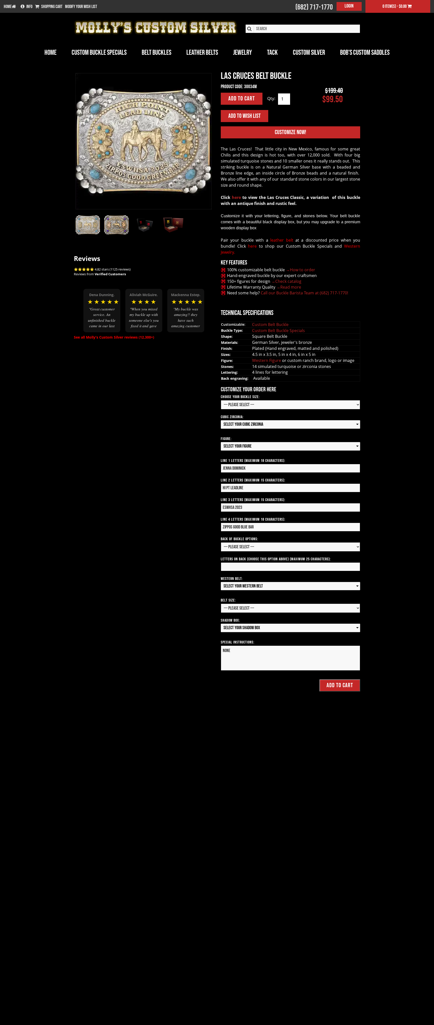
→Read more (288, 287)
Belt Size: (228, 600)
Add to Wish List (244, 116)
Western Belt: (232, 578)
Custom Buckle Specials (99, 52)
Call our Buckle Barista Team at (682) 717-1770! (304, 293)
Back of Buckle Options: (239, 539)
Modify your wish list (81, 6)
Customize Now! (290, 132)
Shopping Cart (52, 6)
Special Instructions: (237, 642)
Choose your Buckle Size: (240, 397)
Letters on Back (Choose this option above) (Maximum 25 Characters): (276, 559)
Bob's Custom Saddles (365, 52)
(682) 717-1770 (314, 7)
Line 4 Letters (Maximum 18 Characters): (253, 519)
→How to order (300, 270)
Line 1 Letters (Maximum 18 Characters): (253, 460)
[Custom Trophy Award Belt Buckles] (143, 141)
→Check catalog (286, 281)
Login (349, 6)
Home (50, 52)
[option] (101, 310)
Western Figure (267, 360)
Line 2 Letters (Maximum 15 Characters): (253, 480)
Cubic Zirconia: (232, 417)
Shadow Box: (230, 620)
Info (29, 6)
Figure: (226, 439)
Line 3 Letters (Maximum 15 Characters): (253, 500)
